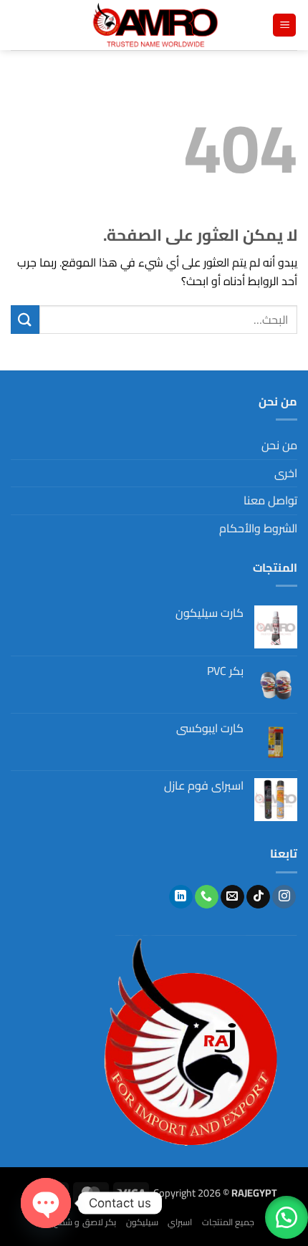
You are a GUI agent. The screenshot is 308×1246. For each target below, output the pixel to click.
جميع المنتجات (228, 1222)
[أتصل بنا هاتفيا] (206, 897)
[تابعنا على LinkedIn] (181, 897)
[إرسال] (25, 319)
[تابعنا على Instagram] (284, 897)
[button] (284, 25)
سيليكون (142, 1222)
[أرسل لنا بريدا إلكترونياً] (232, 897)
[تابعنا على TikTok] (258, 897)
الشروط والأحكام (258, 528)
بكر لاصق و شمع (85, 1222)
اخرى (285, 473)
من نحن (279, 445)
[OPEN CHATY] (46, 1203)
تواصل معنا (270, 500)
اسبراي (180, 1222)
